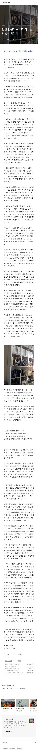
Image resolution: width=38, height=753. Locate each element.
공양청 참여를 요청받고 (11, 668)
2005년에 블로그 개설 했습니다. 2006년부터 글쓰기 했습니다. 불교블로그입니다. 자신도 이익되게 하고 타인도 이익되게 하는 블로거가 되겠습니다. (15, 724)
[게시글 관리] (13, 654)
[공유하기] (10, 654)
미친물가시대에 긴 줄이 (11, 664)
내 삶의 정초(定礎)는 (10, 670)
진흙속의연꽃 (6, 2)
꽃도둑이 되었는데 (10, 666)
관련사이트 (4, 742)
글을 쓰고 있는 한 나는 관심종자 (13, 672)
